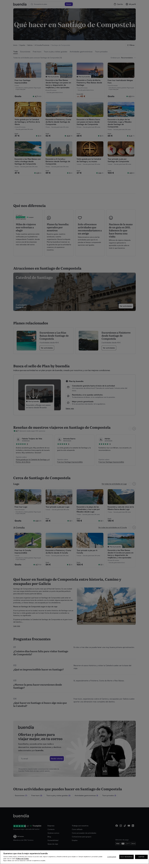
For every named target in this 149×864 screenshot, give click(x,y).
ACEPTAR (141, 857)
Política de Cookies (22, 858)
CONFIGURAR (111, 857)
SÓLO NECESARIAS (126, 857)
